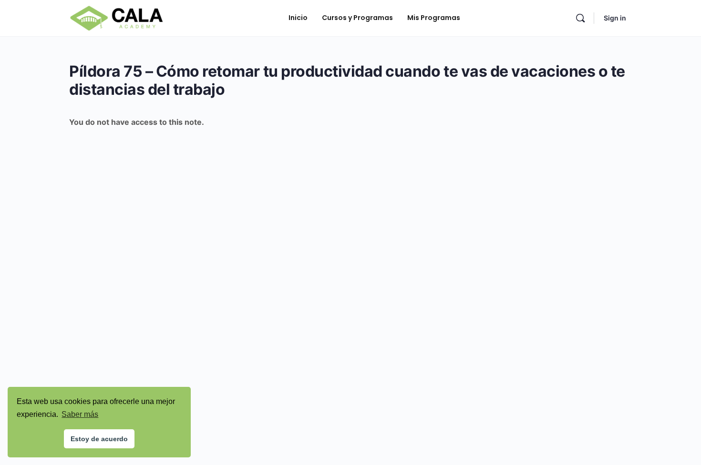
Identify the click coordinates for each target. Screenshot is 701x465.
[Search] (580, 18)
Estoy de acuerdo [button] (99, 439)
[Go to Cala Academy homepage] (116, 17)
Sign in (615, 18)
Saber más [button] (80, 414)
